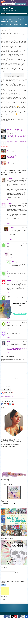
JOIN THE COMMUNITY (20, 313)
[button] (19, 304)
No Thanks (20, 316)
